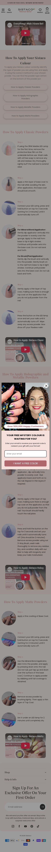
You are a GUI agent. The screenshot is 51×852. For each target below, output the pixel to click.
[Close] (46, 386)
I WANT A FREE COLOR (25, 463)
